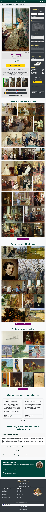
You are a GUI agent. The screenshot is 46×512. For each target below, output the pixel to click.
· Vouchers (18, 495)
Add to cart (38, 82)
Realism (10, 4)
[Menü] (1, 1)
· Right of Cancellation (5, 495)
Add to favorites (21, 90)
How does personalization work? (10, 434)
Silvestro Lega (15, 4)
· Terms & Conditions (5, 493)
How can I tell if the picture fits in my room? (13, 446)
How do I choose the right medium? (11, 451)
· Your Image (19, 490)
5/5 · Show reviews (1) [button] (18, 95)
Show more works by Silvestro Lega (23, 323)
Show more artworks (23, 389)
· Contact (3, 490)
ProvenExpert (10, 415)
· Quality (18, 493)
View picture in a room (22, 93)
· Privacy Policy (4, 494)
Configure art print (16, 65)
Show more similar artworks (23, 238)
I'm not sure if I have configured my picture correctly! (15, 455)
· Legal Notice (4, 491)
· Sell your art (19, 491)
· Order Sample (19, 497)
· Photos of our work (20, 494)
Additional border (33, 16)
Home (2, 4)
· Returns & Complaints (6, 497)
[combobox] (37, 18)
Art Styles (6, 4)
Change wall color (10, 93)
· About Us (3, 498)
